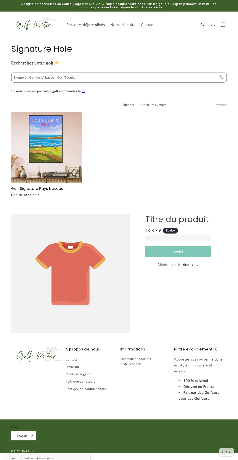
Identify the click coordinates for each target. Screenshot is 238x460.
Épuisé (178, 251)
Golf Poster (29, 451)
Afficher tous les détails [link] (175, 265)
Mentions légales (78, 374)
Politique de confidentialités (86, 389)
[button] (203, 25)
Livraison (72, 367)
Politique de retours (80, 381)
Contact (71, 359)
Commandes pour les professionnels (135, 361)
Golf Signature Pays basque (37, 188)
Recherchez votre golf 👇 (35, 62)
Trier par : (129, 105)
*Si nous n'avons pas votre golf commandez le (48, 91)
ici (83, 91)
